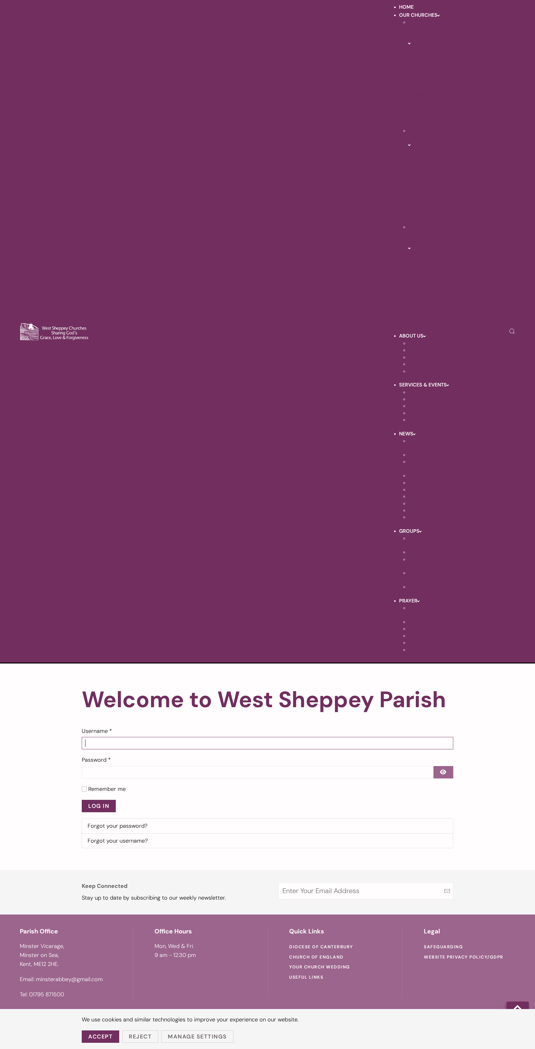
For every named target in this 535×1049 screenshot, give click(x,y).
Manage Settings (197, 1036)
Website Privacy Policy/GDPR (463, 957)
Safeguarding (443, 947)
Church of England (316, 957)
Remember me (107, 789)
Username (97, 731)
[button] (512, 331)
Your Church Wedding (319, 967)
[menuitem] (406, 7)
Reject (140, 1036)
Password (96, 760)
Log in (98, 806)
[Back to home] (54, 331)
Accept (100, 1036)
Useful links (306, 977)
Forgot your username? (118, 840)
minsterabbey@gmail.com (69, 979)
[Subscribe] (447, 890)
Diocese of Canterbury (321, 947)
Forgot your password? (117, 826)
